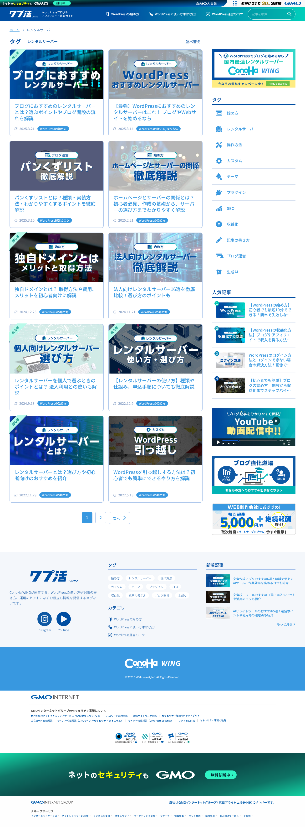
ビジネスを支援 (101, 815)
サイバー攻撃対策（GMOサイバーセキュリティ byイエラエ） (90, 720)
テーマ (136, 587)
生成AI (182, 595)
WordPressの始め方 (125, 14)
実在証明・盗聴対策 (41, 720)
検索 (289, 14)
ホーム (15, 29)
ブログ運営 (162, 595)
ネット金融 (195, 815)
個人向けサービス (229, 815)
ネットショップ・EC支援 (75, 815)
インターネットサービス (44, 815)
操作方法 (166, 578)
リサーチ (165, 815)
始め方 (115, 578)
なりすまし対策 (186, 720)
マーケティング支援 (144, 815)
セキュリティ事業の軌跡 (213, 720)
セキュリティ (122, 815)
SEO (175, 587)
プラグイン (156, 587)
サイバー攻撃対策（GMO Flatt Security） (150, 720)
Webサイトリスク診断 (145, 716)
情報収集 (179, 815)
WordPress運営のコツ (227, 14)
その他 (247, 815)
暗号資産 (210, 815)
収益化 (115, 595)
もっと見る (284, 624)
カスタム (116, 587)
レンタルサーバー (140, 578)
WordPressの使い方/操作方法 (175, 14)
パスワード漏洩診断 (117, 716)
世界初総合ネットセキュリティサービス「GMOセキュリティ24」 (66, 716)
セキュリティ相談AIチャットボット (181, 715)
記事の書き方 (137, 595)
